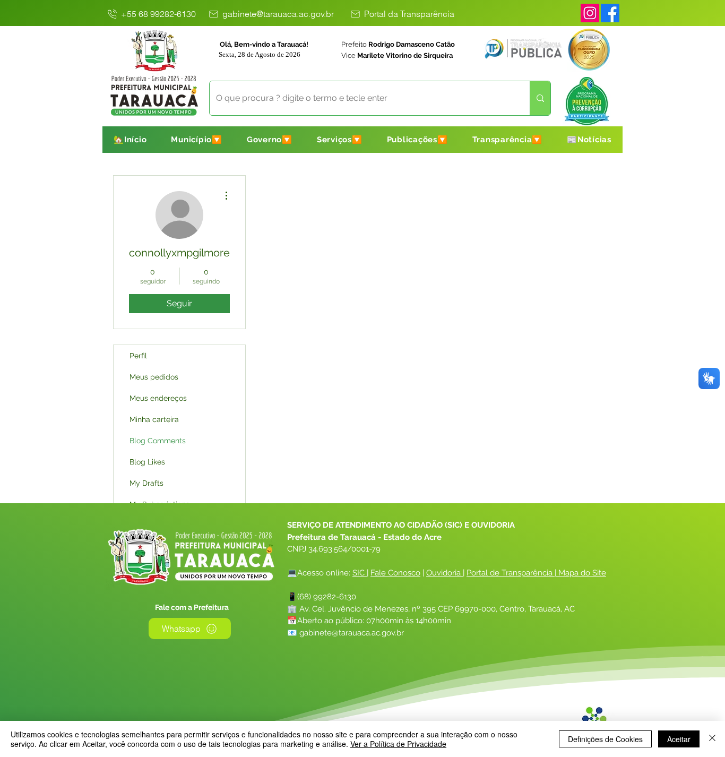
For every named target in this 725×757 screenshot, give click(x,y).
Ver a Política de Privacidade (398, 743)
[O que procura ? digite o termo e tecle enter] (540, 98)
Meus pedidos (154, 377)
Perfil (138, 355)
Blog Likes (147, 462)
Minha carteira (154, 419)
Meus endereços (158, 398)
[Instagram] (590, 13)
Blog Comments (158, 440)
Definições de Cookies (605, 739)
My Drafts (146, 483)
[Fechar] (712, 739)
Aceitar (679, 739)
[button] (197, 139)
